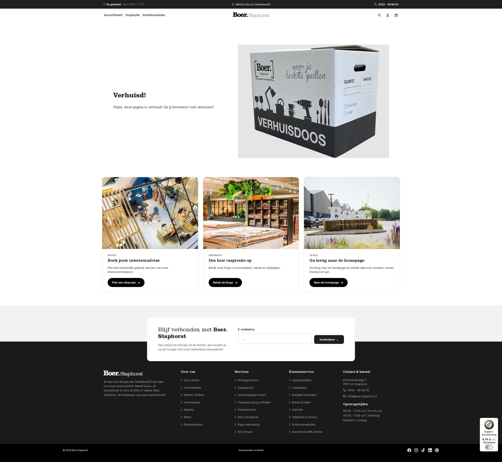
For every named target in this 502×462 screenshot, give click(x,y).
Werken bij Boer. (194, 394)
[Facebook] (409, 450)
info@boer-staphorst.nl (362, 396)
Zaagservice (246, 387)
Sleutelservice (247, 409)
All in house (245, 431)
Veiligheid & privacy (304, 417)
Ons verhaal (191, 380)
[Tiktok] (423, 450)
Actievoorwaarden (303, 424)
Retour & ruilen (301, 402)
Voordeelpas (192, 402)
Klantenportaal (193, 424)
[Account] (387, 15)
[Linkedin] (430, 450)
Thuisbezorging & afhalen (254, 402)
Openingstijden (301, 380)
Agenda (189, 409)
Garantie (297, 409)
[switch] (489, 447)
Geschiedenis (192, 387)
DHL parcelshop (248, 417)
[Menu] (495, 420)
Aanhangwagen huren (252, 394)
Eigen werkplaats (249, 424)
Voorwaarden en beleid (251, 450)
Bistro (187, 417)
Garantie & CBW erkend (307, 431)
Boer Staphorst (80, 450)
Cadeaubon (299, 387)
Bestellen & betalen (304, 394)
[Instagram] (416, 450)
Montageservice (248, 380)
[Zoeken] (379, 15)
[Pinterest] (437, 450)
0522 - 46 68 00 (388, 4)
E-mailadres (246, 329)
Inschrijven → (329, 339)
